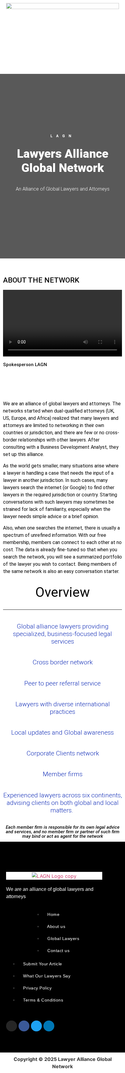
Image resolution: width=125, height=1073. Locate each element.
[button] (14, 50)
